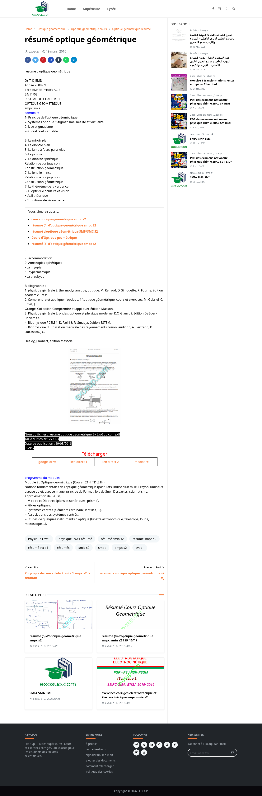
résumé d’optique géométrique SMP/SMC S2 (64, 231)
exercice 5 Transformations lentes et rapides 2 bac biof (212, 82)
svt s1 (140, 548)
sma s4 (209, 173)
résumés (63, 548)
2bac (193, 76)
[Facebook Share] (28, 60)
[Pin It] (43, 60)
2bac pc (211, 76)
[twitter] (136, 752)
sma (192, 173)
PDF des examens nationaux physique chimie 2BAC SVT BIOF (211, 159)
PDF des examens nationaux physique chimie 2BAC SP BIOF (210, 101)
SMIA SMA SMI (40, 693)
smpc (102, 548)
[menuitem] (71, 9)
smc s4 (209, 134)
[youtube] (167, 745)
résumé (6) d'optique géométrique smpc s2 (63, 244)
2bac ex (201, 76)
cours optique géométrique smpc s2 (58, 219)
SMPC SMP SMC (200, 138)
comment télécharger (100, 766)
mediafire (142, 462)
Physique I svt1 (39, 539)
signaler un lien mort (99, 755)
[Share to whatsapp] (66, 60)
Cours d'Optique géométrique (54, 237)
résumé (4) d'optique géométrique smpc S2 (63, 225)
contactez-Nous (96, 749)
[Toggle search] (233, 8)
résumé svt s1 (38, 548)
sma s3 (200, 173)
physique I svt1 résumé (75, 539)
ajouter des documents (101, 760)
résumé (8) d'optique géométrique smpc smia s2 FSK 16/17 (127, 638)
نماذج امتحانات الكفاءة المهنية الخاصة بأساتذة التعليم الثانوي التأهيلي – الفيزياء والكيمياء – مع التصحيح (212, 38)
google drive (47, 462)
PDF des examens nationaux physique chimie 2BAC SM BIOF (210, 121)
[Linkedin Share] (51, 60)
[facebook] (213, 9)
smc (192, 134)
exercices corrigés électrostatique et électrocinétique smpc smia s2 (129, 695)
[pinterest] (159, 745)
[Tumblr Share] (58, 60)
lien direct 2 (110, 462)
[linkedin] (152, 745)
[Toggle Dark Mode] (227, 9)
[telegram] (136, 745)
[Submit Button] (232, 752)
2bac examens (205, 95)
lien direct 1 (78, 462)
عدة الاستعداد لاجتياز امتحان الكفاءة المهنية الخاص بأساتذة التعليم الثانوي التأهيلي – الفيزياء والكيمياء (210, 61)
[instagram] (219, 9)
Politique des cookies (99, 771)
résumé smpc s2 (144, 539)
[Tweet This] (35, 60)
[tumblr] (144, 745)
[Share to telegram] (74, 60)
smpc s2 (121, 548)
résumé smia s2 (112, 539)
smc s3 (200, 134)
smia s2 (83, 548)
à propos (91, 744)
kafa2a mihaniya (199, 30)
